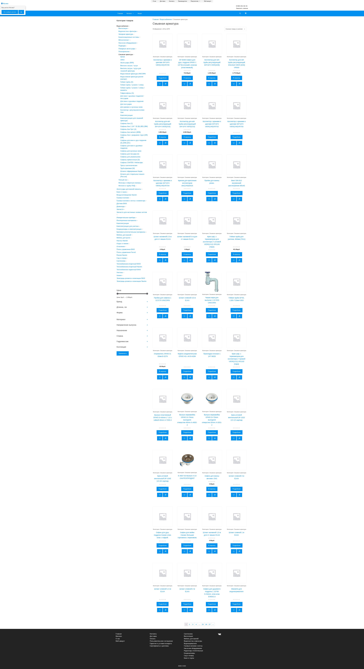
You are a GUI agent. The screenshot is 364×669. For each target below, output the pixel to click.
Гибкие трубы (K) (126, 82)
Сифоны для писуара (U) (129, 154)
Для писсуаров (126, 104)
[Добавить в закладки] (159, 84)
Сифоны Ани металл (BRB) (130, 132)
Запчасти (120, 209)
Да (21, 12)
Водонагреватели (190, 643)
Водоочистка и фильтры (127, 31)
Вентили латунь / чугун (129, 66)
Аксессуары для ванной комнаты (129, 189)
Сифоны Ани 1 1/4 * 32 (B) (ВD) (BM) (134, 126)
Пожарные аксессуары (126, 49)
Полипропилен (123, 51)
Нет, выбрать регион (10, 12)
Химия (119, 275)
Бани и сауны (122, 192)
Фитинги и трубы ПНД (126, 186)
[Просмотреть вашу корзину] (245, 13)
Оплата (152, 639)
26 (206, 624)
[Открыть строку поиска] (240, 13)
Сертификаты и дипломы (159, 646)
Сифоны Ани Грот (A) (128, 129)
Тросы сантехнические (128, 165)
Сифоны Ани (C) (126, 123)
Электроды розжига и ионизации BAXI (131, 278)
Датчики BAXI (122, 203)
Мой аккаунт (207, 1)
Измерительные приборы (126, 217)
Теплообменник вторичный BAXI (129, 264)
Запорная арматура (125, 34)
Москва (5, 3)
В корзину (187, 78)
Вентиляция (122, 28)
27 (209, 624)
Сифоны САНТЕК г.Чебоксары (131, 162)
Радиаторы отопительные (193, 651)
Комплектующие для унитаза (127, 226)
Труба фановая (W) (127, 168)
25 (203, 624)
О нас (154, 1)
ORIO (122, 60)
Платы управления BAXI (126, 249)
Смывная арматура (125, 54)
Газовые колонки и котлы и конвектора (131, 201)
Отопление (121, 246)
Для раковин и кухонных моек (131, 107)
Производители (182, 1)
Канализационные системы (128, 37)
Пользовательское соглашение (161, 641)
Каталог (129, 13)
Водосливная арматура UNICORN (133, 74)
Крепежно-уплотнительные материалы (131, 232)
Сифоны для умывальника (130, 157)
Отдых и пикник (122, 243)
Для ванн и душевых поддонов (131, 101)
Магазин (119, 636)
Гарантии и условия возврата (161, 643)
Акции (140, 13)
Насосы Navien (122, 241)
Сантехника (121, 261)
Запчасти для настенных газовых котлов (132, 212)
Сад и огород (121, 258)
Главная (120, 13)
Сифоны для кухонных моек (130, 151)
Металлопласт (123, 40)
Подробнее (162, 78)
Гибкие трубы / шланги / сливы (132, 85)
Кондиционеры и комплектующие (129, 229)
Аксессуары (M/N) (127, 63)
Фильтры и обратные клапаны (129, 183)
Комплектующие (126, 115)
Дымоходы (121, 206)
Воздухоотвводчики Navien (127, 195)
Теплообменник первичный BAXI (129, 270)
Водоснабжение (166, 19)
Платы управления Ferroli (126, 252)
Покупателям (194, 1)
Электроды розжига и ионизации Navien (131, 281)
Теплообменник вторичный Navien (129, 267)
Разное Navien (122, 255)
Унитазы (120, 272)
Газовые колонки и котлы (193, 646)
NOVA (122, 57)
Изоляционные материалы (126, 220)
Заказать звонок (242, 8)
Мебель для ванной (124, 235)
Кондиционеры (189, 653)
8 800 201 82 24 (241, 6)
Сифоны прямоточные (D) (130, 160)
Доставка (162, 1)
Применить (122, 353)
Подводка (122, 46)
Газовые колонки (123, 198)
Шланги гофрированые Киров (131, 171)
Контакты (171, 1)
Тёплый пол (122, 180)
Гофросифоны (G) (127, 93)
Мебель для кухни (123, 238)
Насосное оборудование (127, 43)
